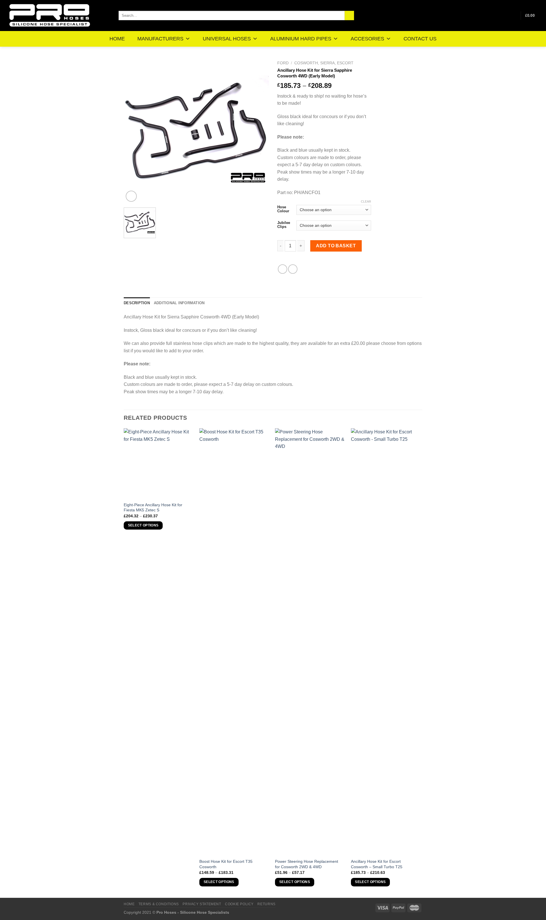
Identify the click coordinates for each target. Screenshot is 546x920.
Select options (143, 525)
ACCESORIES (367, 39)
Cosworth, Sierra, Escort (323, 63)
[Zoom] (131, 196)
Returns (266, 904)
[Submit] (349, 15)
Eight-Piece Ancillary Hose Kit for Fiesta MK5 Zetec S (153, 508)
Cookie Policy (239, 904)
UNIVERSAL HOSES (227, 39)
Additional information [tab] (179, 303)
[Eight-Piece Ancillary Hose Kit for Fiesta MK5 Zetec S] (159, 463)
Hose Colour (283, 209)
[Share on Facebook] (282, 269)
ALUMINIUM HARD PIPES (300, 39)
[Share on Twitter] (292, 269)
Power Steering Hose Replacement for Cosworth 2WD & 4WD (306, 864)
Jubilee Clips (283, 225)
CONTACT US (420, 39)
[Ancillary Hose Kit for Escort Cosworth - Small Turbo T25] (386, 641)
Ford (283, 63)
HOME (117, 39)
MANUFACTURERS (160, 39)
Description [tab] (137, 303)
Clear (366, 201)
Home (129, 904)
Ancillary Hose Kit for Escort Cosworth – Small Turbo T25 (376, 864)
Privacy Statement (202, 904)
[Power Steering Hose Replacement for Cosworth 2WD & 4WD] (310, 641)
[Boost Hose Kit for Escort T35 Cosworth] (234, 641)
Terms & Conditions (158, 904)
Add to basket (336, 245)
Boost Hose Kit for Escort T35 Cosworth (226, 864)
